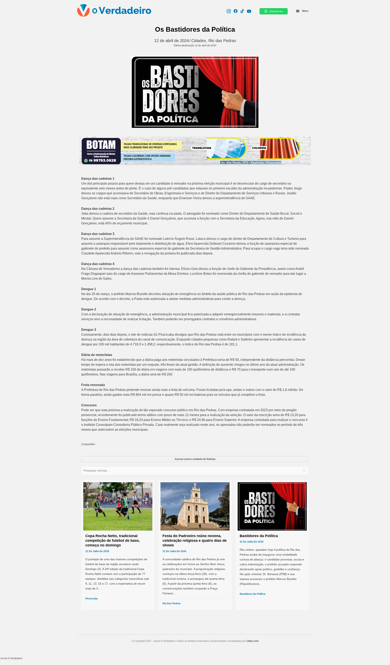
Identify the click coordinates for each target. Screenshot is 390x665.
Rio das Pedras (222, 40)
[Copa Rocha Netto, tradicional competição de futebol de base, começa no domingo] (117, 545)
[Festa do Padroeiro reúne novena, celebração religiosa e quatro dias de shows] (195, 545)
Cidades (198, 40)
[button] (302, 10)
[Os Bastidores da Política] (195, 92)
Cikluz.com (252, 641)
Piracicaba (91, 598)
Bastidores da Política (252, 594)
